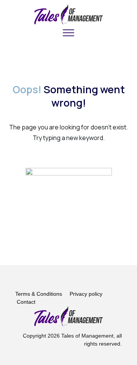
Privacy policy (86, 294)
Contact (26, 302)
